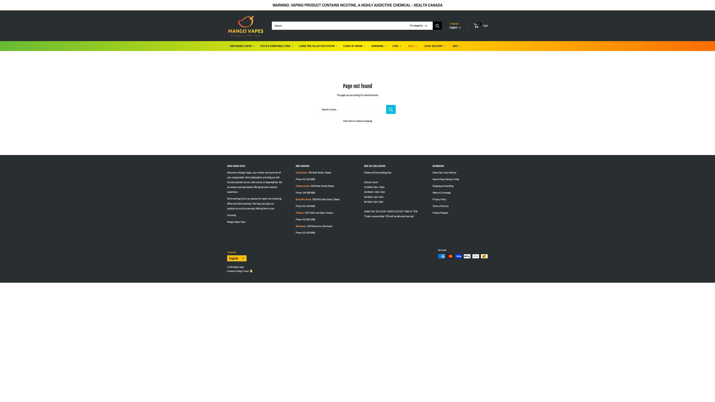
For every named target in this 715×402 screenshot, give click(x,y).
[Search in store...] (391, 109)
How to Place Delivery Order (446, 179)
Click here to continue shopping (357, 121)
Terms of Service (441, 206)
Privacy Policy (439, 199)
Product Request (440, 212)
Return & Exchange (442, 192)
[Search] (437, 26)
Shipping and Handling (443, 186)
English (233, 258)
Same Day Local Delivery (444, 172)
